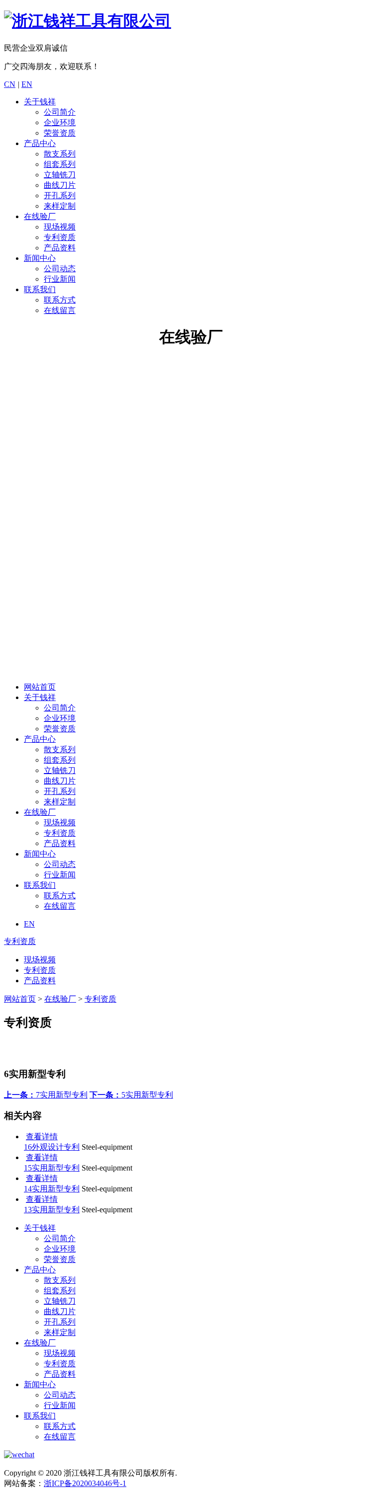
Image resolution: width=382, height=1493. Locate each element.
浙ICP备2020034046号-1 (85, 1483)
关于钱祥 (40, 101)
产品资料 (60, 247)
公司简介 (60, 112)
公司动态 (60, 268)
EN (26, 84)
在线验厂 (40, 216)
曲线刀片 (60, 185)
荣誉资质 (60, 133)
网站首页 (40, 687)
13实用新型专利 (52, 1209)
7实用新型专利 (46, 1095)
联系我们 (40, 289)
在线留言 (60, 310)
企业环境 (60, 122)
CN (9, 84)
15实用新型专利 (52, 1168)
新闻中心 (40, 258)
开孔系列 (60, 195)
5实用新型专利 (131, 1095)
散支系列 (60, 154)
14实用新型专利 (52, 1188)
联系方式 (60, 300)
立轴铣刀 (60, 174)
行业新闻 (60, 279)
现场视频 (60, 227)
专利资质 (60, 237)
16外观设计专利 (52, 1147)
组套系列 (60, 164)
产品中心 (40, 143)
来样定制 (60, 206)
